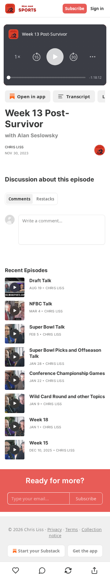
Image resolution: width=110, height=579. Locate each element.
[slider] (47, 77)
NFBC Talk (40, 304)
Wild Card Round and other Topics (67, 396)
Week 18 (38, 420)
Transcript (78, 96)
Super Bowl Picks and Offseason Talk (65, 353)
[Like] (16, 570)
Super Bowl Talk (47, 327)
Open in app (31, 96)
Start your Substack (39, 551)
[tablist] (31, 199)
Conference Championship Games (67, 373)
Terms (71, 529)
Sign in (97, 8)
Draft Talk (40, 280)
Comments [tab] (19, 199)
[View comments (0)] (42, 570)
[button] (18, 56)
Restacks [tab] (45, 199)
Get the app (85, 551)
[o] (15, 287)
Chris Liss (14, 147)
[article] (55, 287)
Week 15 (38, 443)
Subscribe (74, 8)
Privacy (54, 529)
